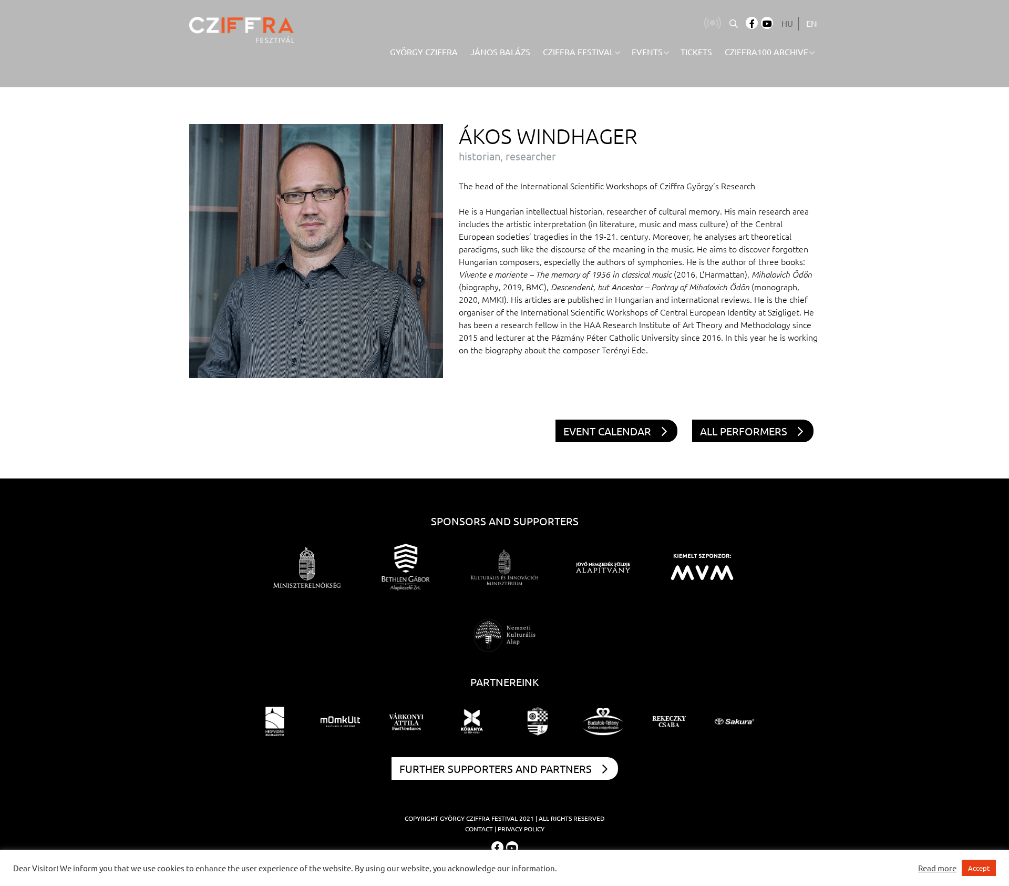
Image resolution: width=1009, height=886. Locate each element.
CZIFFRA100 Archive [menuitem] (766, 51)
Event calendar (607, 430)
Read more (937, 868)
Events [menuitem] (647, 51)
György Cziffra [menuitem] (424, 51)
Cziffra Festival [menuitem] (578, 51)
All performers (743, 430)
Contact (479, 828)
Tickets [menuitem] (696, 51)
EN (811, 23)
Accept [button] (979, 867)
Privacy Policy (521, 828)
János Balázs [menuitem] (500, 51)
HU (787, 23)
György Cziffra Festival (479, 818)
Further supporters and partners (495, 768)
